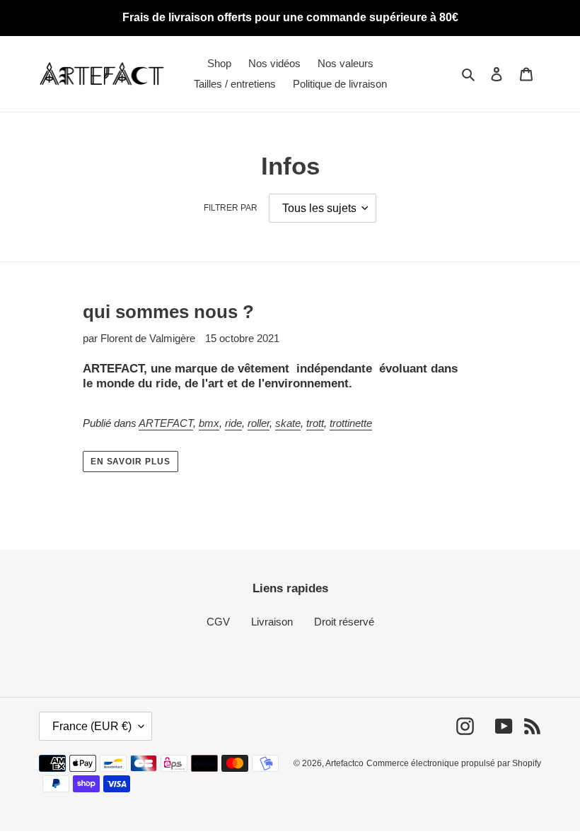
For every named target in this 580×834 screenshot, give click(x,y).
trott (315, 423)
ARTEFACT (166, 423)
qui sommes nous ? (168, 311)
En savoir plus (130, 461)
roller (258, 423)
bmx (209, 423)
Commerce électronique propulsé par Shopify (453, 763)
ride (233, 423)
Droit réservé (344, 622)
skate (288, 423)
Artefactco (344, 763)
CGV (218, 622)
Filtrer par (230, 208)
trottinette (351, 423)
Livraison (272, 622)
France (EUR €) (92, 726)
